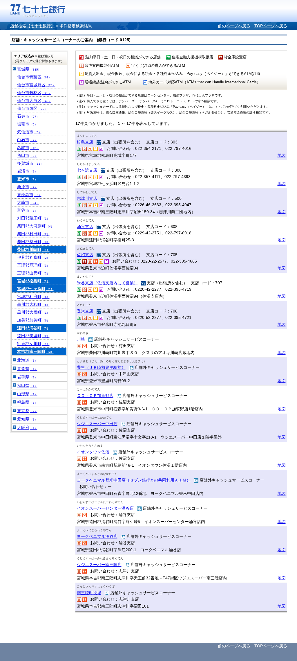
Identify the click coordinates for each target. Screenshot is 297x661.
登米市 (27, 179)
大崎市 (28, 202)
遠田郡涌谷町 (33, 328)
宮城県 (29, 69)
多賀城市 (30, 163)
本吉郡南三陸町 (35, 351)
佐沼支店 (85, 254)
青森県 (27, 368)
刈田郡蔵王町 (33, 218)
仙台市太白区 (34, 100)
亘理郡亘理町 (33, 265)
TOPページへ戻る (270, 26)
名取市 (28, 147)
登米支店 (85, 311)
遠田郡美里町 (33, 335)
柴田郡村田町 (33, 233)
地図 (282, 155)
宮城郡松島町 (33, 281)
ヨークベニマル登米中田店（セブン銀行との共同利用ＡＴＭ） (134, 480)
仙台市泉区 (32, 108)
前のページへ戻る (234, 26)
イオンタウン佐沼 (93, 452)
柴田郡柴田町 (33, 241)
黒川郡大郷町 (33, 312)
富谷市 (27, 210)
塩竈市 (27, 124)
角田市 (27, 155)
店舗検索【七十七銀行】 (32, 26)
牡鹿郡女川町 (33, 343)
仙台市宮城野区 (36, 84)
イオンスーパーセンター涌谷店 (105, 508)
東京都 (27, 410)
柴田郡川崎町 (33, 249)
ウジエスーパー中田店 (97, 423)
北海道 (27, 360)
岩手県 (27, 377)
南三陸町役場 (89, 592)
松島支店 (85, 142)
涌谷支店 (85, 226)
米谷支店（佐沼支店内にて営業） (107, 283)
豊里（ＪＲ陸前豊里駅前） (101, 367)
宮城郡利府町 (33, 296)
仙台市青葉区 (34, 77)
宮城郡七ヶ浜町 (35, 288)
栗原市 (27, 186)
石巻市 (28, 116)
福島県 (27, 402)
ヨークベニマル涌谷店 (97, 536)
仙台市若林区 (34, 92)
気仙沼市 (29, 132)
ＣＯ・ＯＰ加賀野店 (95, 395)
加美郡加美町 (33, 320)
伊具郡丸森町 (33, 257)
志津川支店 (87, 198)
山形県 (27, 393)
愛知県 (27, 419)
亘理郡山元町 (33, 273)
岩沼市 (27, 171)
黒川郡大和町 (33, 304)
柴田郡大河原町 (35, 226)
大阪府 (27, 427)
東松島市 (29, 194)
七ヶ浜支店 (87, 170)
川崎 (81, 339)
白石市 (27, 139)
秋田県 (27, 385)
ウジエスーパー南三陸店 (99, 564)
